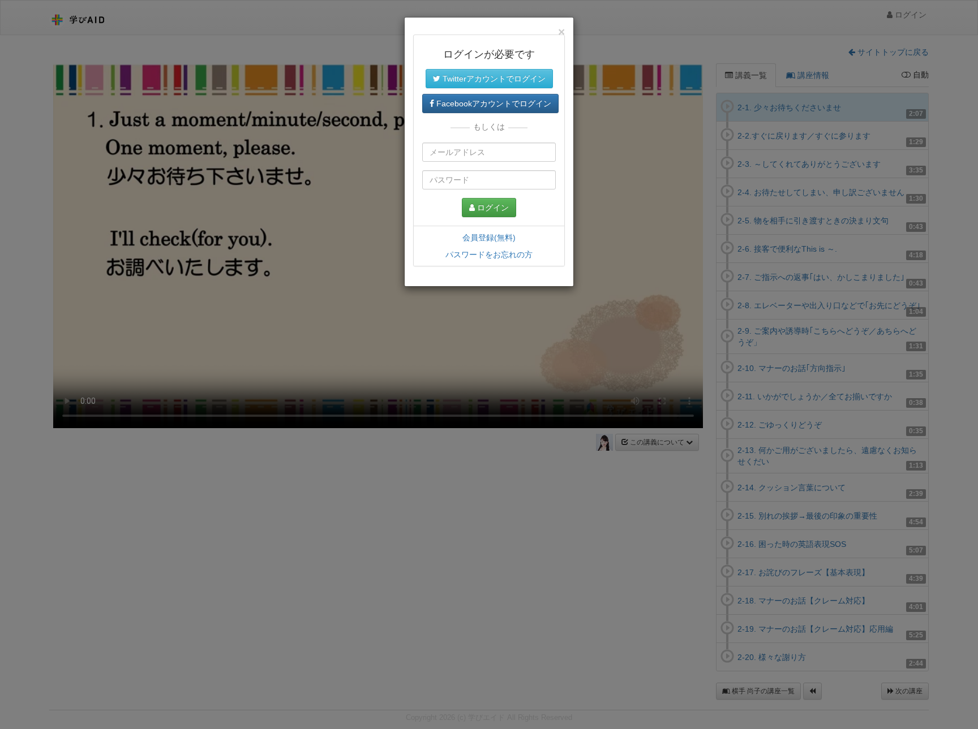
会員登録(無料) (489, 237)
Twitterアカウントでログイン (493, 78)
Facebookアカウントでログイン (492, 103)
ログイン (492, 207)
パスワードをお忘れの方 (489, 254)
